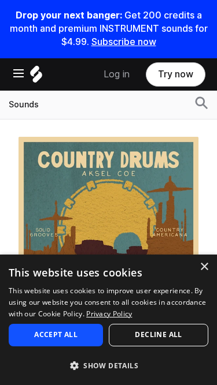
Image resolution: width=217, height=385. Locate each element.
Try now (175, 74)
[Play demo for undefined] (109, 226)
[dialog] (108, 320)
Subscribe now (123, 41)
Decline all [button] (158, 334)
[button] (108, 365)
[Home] (36, 77)
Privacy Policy (109, 314)
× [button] (204, 267)
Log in (117, 74)
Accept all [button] (56, 334)
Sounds (24, 104)
